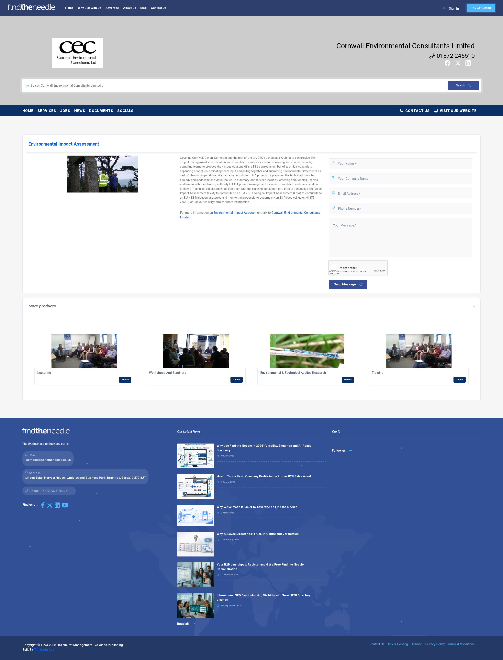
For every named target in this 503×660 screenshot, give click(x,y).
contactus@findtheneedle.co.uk (48, 460)
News (79, 111)
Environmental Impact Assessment (238, 212)
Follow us (339, 450)
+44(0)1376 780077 (55, 491)
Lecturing (44, 373)
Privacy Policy (435, 644)
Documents (101, 111)
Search (461, 85)
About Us (129, 8)
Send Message (345, 284)
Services (47, 111)
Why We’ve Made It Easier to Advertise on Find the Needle (257, 507)
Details (125, 379)
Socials (125, 111)
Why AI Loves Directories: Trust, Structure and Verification (258, 534)
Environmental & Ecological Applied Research (293, 373)
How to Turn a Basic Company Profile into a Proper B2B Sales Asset (264, 476)
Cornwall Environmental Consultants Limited (405, 46)
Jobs (65, 111)
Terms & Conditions (461, 644)
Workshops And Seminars (167, 373)
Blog (143, 8)
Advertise (112, 8)
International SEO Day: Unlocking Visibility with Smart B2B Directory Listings (264, 598)
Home (69, 8)
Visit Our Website (457, 111)
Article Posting (397, 644)
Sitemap (416, 644)
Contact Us (158, 8)
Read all (183, 624)
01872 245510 (455, 55)
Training (378, 373)
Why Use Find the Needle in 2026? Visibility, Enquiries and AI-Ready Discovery (264, 448)
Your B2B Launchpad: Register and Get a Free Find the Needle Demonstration (260, 567)
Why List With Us (89, 8)
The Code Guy (44, 650)
